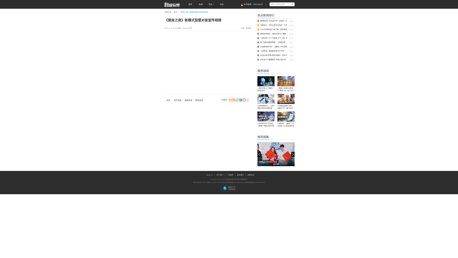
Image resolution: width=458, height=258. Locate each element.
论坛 (222, 4)
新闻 (201, 4)
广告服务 (230, 175)
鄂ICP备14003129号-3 (200, 182)
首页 (190, 4)
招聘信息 (250, 175)
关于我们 (220, 175)
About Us (209, 175)
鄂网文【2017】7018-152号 (215, 182)
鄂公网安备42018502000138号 (255, 182)
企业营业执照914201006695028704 (235, 182)
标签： (169, 100)
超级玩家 (168, 12)
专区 (210, 4)
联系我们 (240, 175)
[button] (259, 154)
